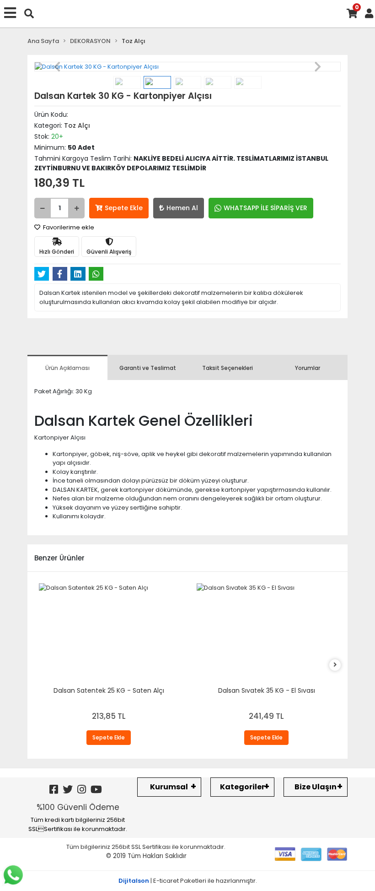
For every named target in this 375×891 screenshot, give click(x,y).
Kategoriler (242, 787)
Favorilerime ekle (68, 227)
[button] (57, 67)
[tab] (67, 367)
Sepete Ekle (124, 207)
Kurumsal (169, 787)
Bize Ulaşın (316, 787)
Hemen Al (182, 207)
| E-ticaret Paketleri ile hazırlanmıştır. (187, 880)
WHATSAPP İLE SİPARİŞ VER (265, 207)
